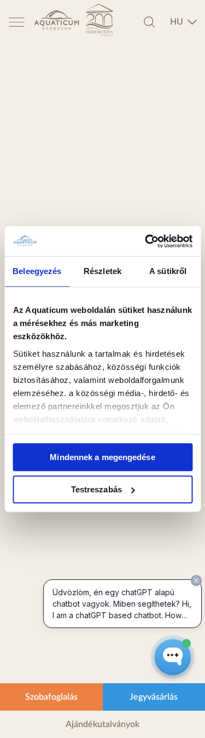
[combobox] (183, 22)
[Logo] (56, 21)
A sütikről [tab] (167, 271)
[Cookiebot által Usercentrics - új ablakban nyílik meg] (145, 241)
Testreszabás (96, 489)
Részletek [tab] (102, 271)
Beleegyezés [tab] (37, 271)
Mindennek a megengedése (102, 457)
